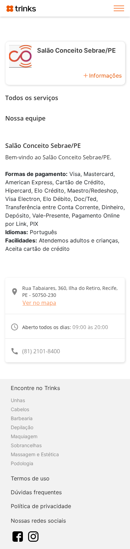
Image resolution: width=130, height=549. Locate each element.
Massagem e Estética (35, 454)
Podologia (22, 463)
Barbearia (22, 418)
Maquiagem (24, 436)
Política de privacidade (41, 506)
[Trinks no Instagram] (33, 535)
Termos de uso (30, 478)
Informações (105, 75)
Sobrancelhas (26, 445)
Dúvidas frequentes (36, 492)
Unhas (18, 400)
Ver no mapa (39, 303)
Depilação (22, 427)
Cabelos (20, 409)
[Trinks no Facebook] (18, 535)
